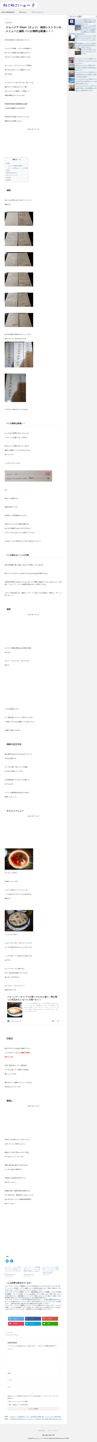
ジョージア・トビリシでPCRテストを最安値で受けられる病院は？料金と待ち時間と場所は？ (86, 74)
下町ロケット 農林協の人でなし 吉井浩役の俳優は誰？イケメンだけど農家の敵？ (36, 1416)
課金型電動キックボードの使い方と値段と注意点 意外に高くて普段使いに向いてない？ (85, 45)
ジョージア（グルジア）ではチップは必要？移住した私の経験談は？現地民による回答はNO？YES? (85, 88)
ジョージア (9, 1332)
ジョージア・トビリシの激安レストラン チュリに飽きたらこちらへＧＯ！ (51, 1269)
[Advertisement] (33, 143)
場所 (8, 170)
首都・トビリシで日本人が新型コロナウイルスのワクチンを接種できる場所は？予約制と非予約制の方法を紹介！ (82, 30)
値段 (8, 163)
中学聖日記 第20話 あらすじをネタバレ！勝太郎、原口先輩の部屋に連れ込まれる (36, 1419)
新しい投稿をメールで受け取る (18, 1404)
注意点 (8, 177)
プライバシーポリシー (38, 12)
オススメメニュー (12, 175)
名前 (9, 1373)
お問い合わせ (22, 12)
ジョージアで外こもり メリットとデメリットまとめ (88, 51)
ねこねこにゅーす (48, 1435)
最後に (8, 180)
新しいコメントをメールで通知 (18, 1401)
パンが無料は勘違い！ (16, 165)
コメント (10, 1349)
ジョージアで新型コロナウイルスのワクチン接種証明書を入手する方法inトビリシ (85, 22)
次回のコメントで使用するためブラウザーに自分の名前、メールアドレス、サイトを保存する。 (33, 1397)
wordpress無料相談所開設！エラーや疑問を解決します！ (7, 12)
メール (10, 1380)
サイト (10, 1387)
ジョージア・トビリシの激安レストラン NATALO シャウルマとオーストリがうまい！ (86, 61)
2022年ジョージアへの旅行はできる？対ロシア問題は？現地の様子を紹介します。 (85, 68)
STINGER (66, 1438)
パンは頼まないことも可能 (17, 168)
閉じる (18, 159)
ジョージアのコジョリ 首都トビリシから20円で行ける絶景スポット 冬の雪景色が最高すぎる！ (86, 81)
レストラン (16, 1334)
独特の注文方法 (11, 173)
